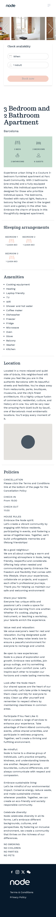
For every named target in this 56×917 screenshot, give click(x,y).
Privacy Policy (18, 897)
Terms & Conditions (21, 892)
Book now (28, 78)
